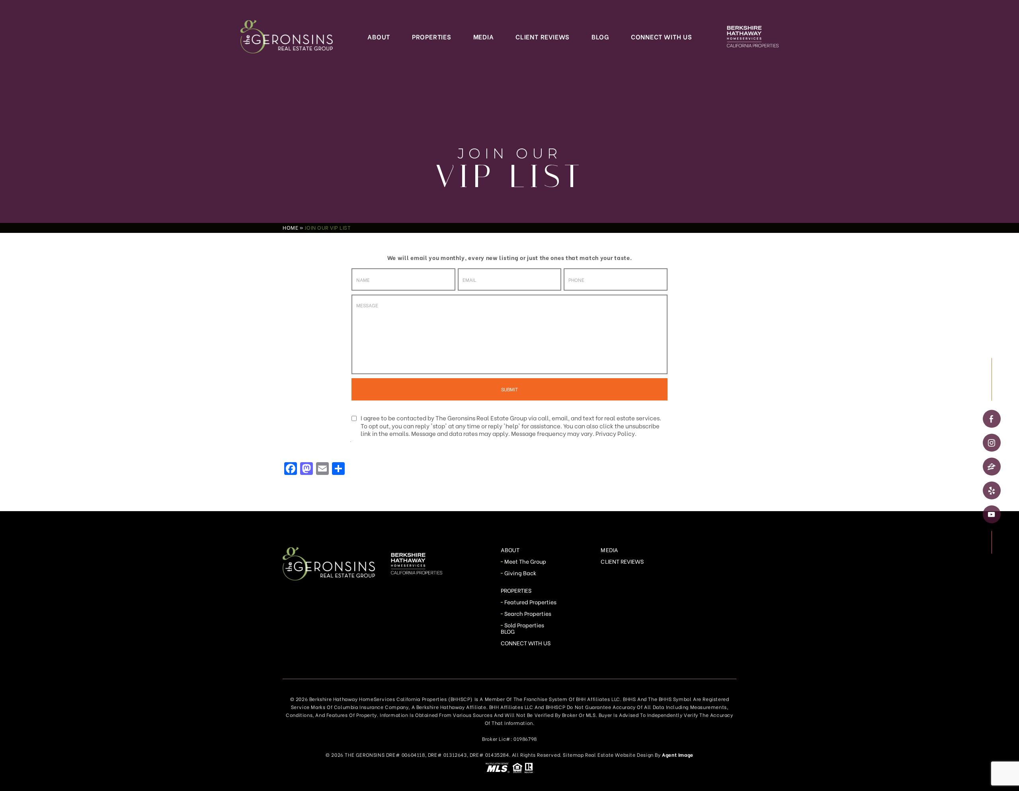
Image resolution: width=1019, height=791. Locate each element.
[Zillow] (992, 467)
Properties (431, 36)
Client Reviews (542, 36)
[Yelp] (992, 491)
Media (483, 36)
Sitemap (573, 754)
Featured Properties (530, 602)
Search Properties (528, 613)
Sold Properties (524, 625)
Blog (600, 36)
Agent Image (677, 754)
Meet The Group (525, 561)
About (378, 36)
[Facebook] (992, 419)
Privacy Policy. (615, 433)
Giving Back (520, 572)
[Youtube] (992, 514)
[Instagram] (992, 443)
